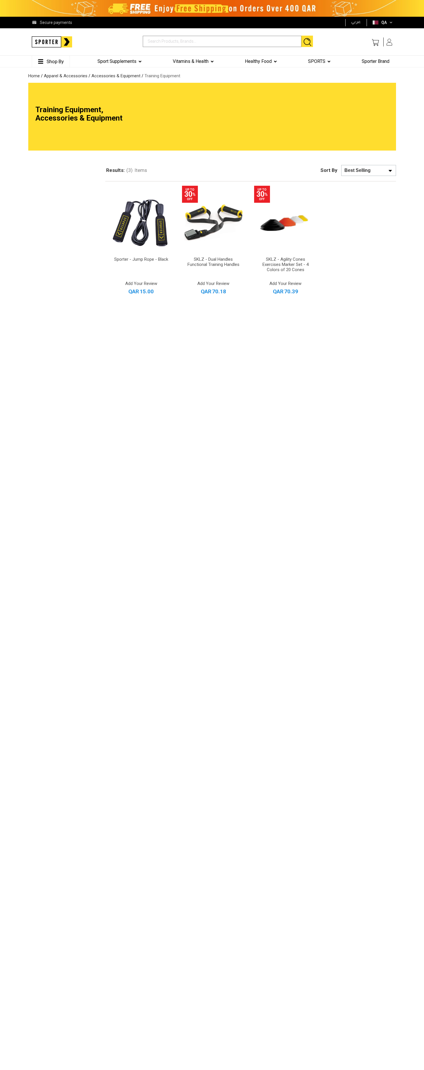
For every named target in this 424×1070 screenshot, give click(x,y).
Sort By (328, 170)
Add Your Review (141, 283)
